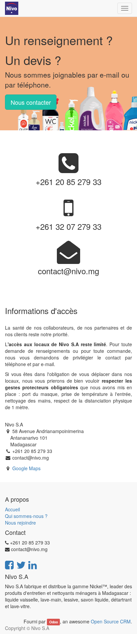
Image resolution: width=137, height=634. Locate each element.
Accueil (12, 509)
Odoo (53, 621)
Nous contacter (31, 102)
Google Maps (26, 468)
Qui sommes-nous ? (26, 516)
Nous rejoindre (20, 522)
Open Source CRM (111, 621)
